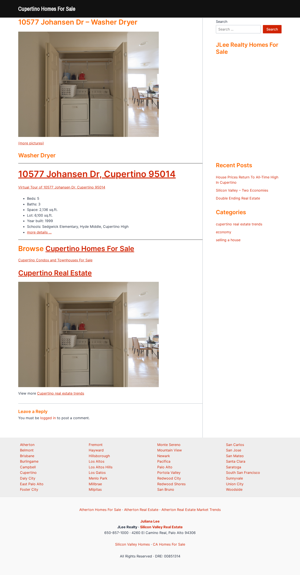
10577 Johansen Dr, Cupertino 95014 (97, 174)
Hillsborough (99, 456)
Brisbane (27, 456)
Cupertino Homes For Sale (46, 9)
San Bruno (165, 489)
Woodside (234, 489)
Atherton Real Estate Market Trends (191, 509)
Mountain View (169, 450)
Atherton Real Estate (141, 509)
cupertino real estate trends (239, 224)
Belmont (27, 450)
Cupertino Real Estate (55, 273)
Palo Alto (164, 467)
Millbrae (95, 484)
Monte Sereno (169, 444)
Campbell (28, 467)
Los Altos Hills (100, 467)
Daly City (27, 478)
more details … (39, 232)
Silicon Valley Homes (132, 544)
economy (223, 232)
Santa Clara (235, 461)
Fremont (96, 444)
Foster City (29, 489)
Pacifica (163, 461)
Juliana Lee (150, 521)
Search (221, 21)
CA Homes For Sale (169, 544)
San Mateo (235, 456)
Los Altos (96, 461)
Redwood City (169, 478)
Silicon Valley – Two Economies (242, 190)
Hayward (96, 450)
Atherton (27, 444)
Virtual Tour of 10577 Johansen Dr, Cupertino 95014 (61, 187)
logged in (48, 418)
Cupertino (28, 472)
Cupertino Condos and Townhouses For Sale (55, 260)
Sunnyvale (234, 478)
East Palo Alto (31, 484)
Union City (235, 484)
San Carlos (235, 444)
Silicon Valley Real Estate (161, 527)
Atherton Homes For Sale (100, 509)
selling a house (228, 240)
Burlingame (29, 461)
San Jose (233, 450)
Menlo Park (98, 478)
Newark (163, 456)
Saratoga (233, 467)
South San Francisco (243, 472)
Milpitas (95, 489)
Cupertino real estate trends (60, 393)
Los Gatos (97, 472)
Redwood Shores (171, 484)
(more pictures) (31, 143)
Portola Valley (169, 472)
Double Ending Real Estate (238, 198)
